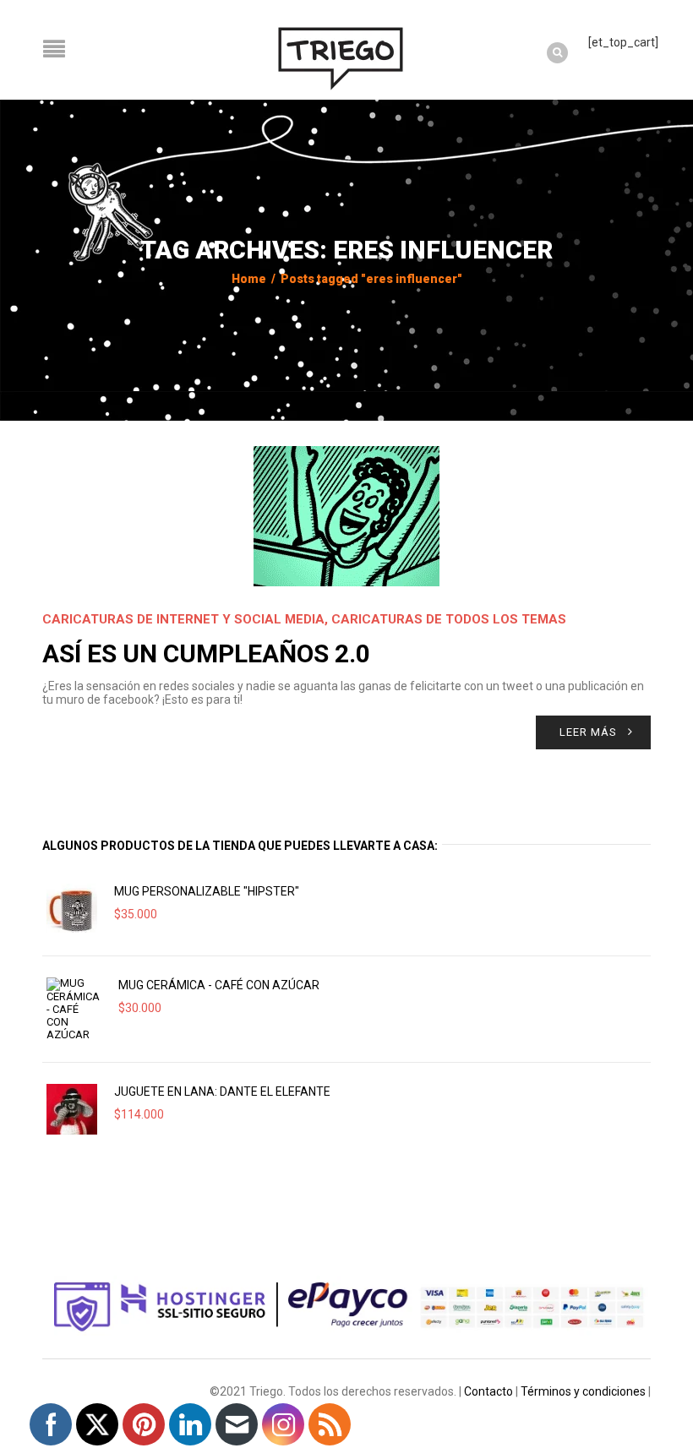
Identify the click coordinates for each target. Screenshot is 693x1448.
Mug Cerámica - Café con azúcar (218, 985)
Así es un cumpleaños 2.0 (206, 653)
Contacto (488, 1391)
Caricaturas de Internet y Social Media (183, 619)
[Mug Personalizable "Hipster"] (71, 909)
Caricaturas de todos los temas (448, 619)
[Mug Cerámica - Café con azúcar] (74, 1009)
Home (249, 279)
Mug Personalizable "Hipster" (206, 891)
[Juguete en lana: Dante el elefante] (71, 1109)
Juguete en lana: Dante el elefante (222, 1091)
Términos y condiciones (583, 1391)
